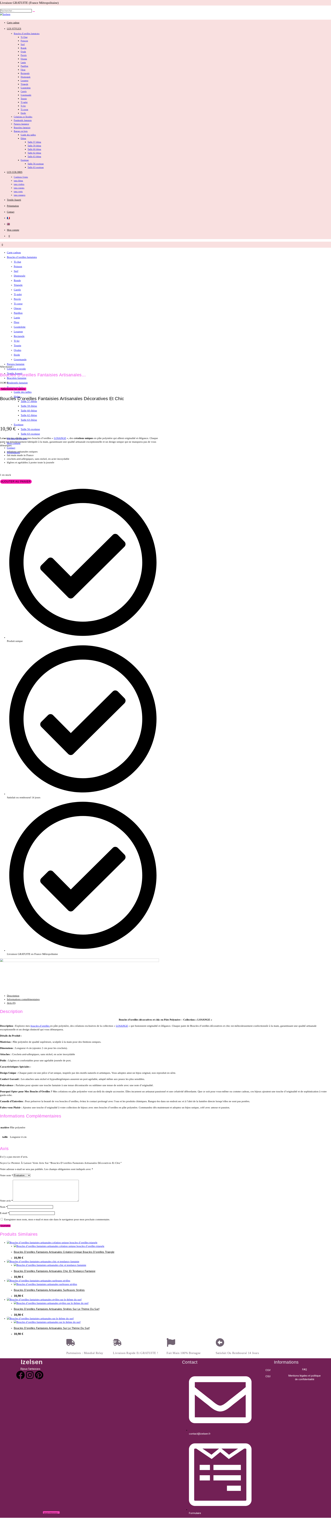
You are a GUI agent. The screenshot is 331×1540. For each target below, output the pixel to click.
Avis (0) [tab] (11, 1003)
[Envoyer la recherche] (34, 11)
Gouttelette (20, 327)
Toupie (17, 345)
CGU (267, 1376)
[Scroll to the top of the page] (1, 1519)
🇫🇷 (8, 218)
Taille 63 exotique (30, 433)
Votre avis (6, 1200)
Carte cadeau (14, 252)
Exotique (18, 424)
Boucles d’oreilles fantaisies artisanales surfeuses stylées (49, 1290)
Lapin (17, 317)
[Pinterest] (39, 1375)
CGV (268, 1370)
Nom (3, 1207)
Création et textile (16, 368)
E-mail (4, 1213)
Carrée (17, 289)
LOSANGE (60, 438)
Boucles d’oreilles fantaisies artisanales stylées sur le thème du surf (56, 1308)
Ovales (17, 350)
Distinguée (19, 275)
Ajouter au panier (16, 481)
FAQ (304, 1369)
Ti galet (18, 294)
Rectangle (19, 336)
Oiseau (17, 308)
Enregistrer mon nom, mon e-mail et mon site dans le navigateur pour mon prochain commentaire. (57, 1219)
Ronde (17, 280)
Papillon (18, 313)
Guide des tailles (23, 392)
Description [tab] (13, 995)
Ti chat (17, 261)
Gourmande (20, 359)
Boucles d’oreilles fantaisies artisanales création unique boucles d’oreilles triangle (64, 1251)
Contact (11, 447)
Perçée (17, 299)
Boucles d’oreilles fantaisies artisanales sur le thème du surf (52, 1328)
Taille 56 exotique (30, 429)
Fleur (16, 322)
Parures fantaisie (15, 364)
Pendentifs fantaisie (17, 382)
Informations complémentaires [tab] (23, 999)
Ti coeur (18, 303)
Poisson (18, 266)
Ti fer (16, 340)
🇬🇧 (8, 224)
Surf (16, 271)
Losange (18, 331)
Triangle (18, 285)
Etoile (17, 354)
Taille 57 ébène (29, 401)
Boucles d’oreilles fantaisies (22, 257)
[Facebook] (20, 1375)
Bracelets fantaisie (16, 378)
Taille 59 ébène (29, 406)
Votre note (6, 1175)
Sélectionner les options (13, 389)
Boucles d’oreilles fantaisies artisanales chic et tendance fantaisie (54, 1271)
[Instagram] (30, 1375)
